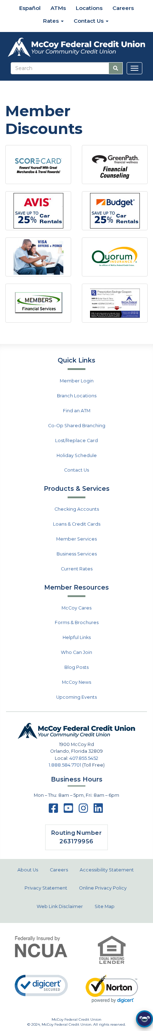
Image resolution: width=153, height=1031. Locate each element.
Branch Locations (76, 395)
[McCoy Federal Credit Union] (76, 47)
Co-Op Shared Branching (76, 425)
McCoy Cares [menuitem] (76, 608)
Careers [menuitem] (123, 8)
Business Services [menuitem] (77, 554)
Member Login (77, 380)
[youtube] (68, 810)
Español (29, 8)
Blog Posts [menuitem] (76, 667)
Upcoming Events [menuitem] (76, 697)
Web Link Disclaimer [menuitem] (60, 906)
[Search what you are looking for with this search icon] (116, 68)
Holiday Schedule (77, 455)
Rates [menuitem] (51, 20)
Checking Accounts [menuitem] (76, 509)
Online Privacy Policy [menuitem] (103, 888)
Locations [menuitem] (89, 8)
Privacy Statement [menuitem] (46, 888)
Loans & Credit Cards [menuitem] (76, 524)
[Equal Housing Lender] (112, 950)
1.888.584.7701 (65, 765)
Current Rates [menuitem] (77, 568)
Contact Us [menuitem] (89, 20)
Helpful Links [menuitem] (77, 637)
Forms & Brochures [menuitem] (77, 622)
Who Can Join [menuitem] (76, 652)
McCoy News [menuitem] (76, 682)
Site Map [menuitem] (105, 906)
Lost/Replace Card (76, 440)
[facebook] (53, 810)
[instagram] (83, 810)
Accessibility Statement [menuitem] (107, 869)
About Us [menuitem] (27, 869)
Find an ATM (76, 410)
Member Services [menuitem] (76, 539)
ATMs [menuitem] (58, 8)
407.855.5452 (83, 758)
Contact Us (76, 470)
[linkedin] (98, 810)
